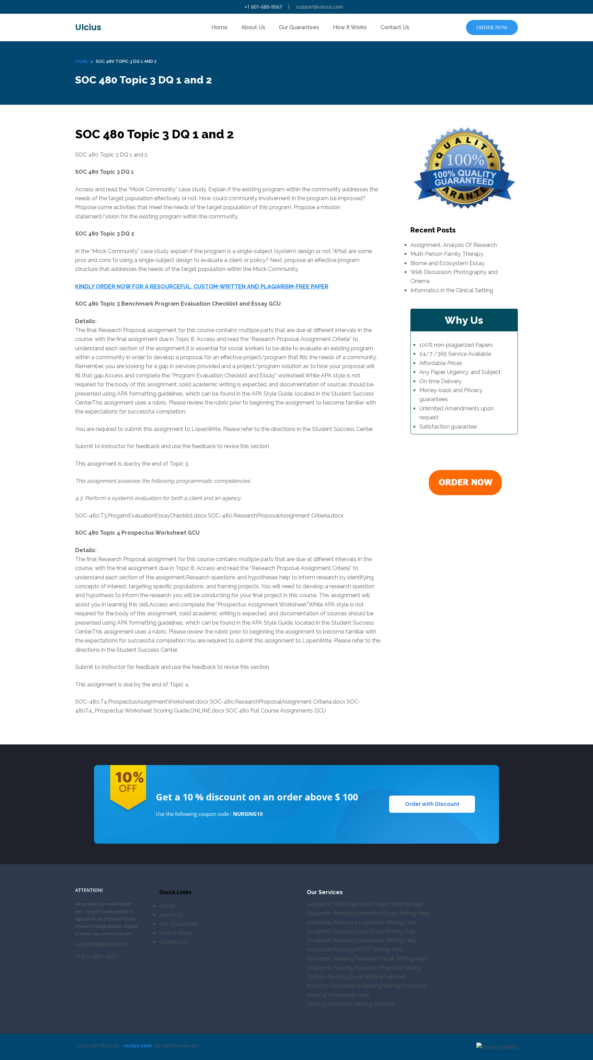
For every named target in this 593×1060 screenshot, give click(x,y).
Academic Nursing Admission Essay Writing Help (368, 913)
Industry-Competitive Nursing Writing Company (367, 985)
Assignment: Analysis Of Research (453, 245)
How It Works (176, 933)
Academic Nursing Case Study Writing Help (361, 931)
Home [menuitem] (219, 27)
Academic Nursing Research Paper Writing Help (367, 958)
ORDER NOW (492, 27)
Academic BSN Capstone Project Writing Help (365, 904)
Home (167, 906)
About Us (171, 915)
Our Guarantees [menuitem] (299, 27)
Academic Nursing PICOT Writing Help (355, 949)
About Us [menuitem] (253, 27)
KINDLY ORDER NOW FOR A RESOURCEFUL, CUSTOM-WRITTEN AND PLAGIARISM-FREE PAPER (201, 286)
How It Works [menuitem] (350, 27)
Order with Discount (432, 804)
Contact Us (173, 942)
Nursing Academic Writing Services (351, 1004)
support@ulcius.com (319, 6)
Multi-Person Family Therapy (447, 254)
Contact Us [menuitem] (395, 27)
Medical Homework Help (338, 995)
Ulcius (88, 27)
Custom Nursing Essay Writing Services (356, 976)
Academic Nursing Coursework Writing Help (362, 940)
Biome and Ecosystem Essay (447, 263)
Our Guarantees (179, 924)
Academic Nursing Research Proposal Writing (364, 968)
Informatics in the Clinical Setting (451, 290)
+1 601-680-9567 (263, 6)
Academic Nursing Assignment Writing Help (362, 922)
